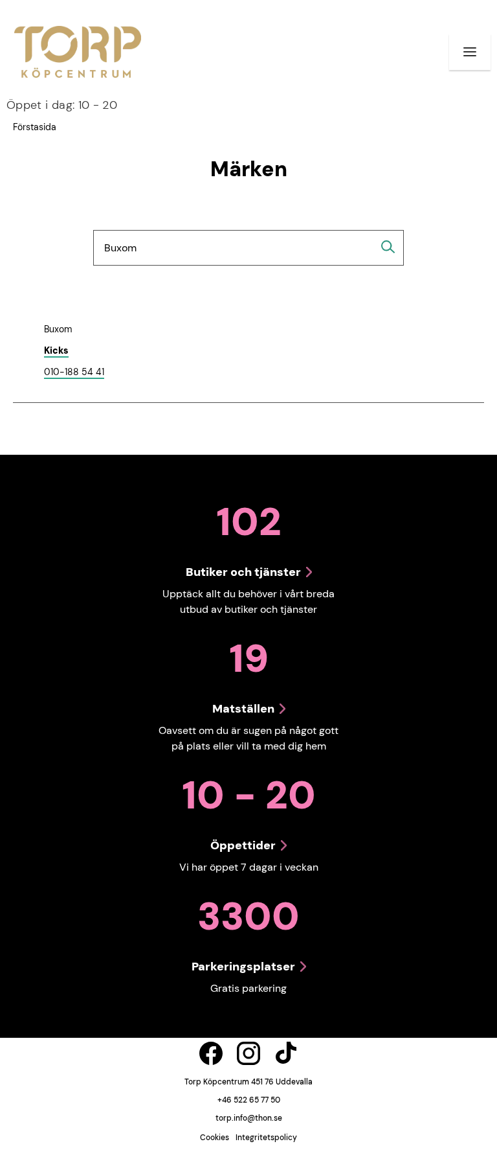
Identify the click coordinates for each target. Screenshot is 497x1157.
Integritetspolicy (266, 1137)
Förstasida (34, 127)
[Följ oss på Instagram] (248, 1053)
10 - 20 (61, 105)
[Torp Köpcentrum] (77, 52)
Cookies (214, 1137)
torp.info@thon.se (248, 1118)
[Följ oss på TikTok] (286, 1053)
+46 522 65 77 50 (248, 1100)
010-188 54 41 (74, 372)
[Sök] (388, 247)
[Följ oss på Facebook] (210, 1053)
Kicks (56, 350)
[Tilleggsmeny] (470, 52)
